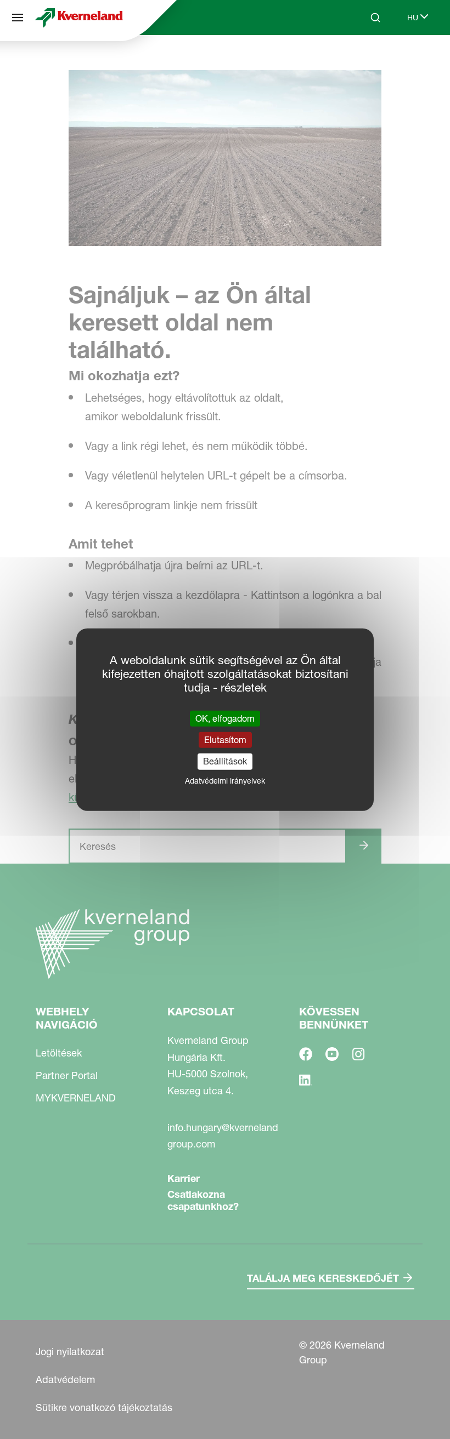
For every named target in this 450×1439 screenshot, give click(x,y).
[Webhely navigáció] (17, 17)
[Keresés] (367, 59)
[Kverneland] (79, 17)
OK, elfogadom (225, 718)
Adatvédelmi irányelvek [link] (225, 780)
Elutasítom (225, 739)
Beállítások (225, 761)
